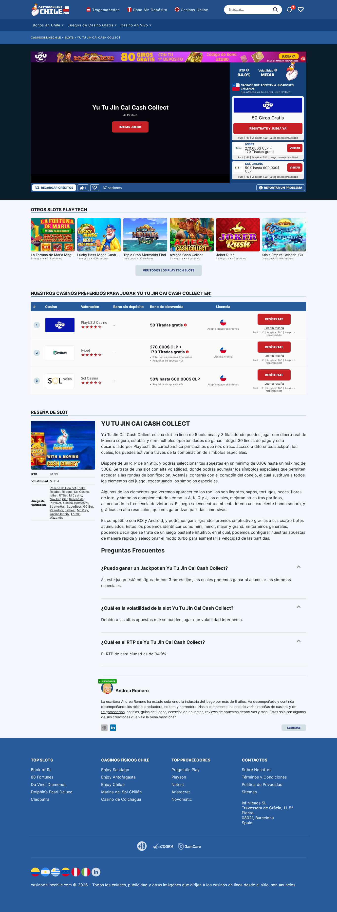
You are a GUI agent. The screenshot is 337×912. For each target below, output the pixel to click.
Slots (69, 37)
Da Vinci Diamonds (48, 784)
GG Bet (88, 506)
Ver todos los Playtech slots (168, 270)
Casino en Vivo (134, 25)
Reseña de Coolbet (63, 488)
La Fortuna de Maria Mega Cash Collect (63, 255)
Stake (81, 488)
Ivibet (53, 495)
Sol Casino (81, 492)
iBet (65, 499)
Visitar (295, 148)
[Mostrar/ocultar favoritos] (300, 9)
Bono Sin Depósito (150, 10)
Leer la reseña (274, 328)
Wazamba (56, 517)
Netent (177, 784)
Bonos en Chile (46, 25)
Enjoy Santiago (115, 769)
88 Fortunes (42, 777)
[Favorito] (94, 187)
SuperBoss (74, 506)
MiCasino (75, 495)
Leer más (293, 727)
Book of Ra (41, 769)
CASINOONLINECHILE (46, 37)
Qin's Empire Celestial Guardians (288, 255)
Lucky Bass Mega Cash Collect (102, 255)
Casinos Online (194, 10)
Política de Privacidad (262, 784)
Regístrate (274, 319)
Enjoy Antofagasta (118, 777)
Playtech (132, 115)
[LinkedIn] (113, 727)
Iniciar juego (130, 127)
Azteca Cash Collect (186, 255)
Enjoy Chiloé (113, 784)
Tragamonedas (106, 10)
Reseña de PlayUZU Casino (67, 501)
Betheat (70, 510)
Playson (178, 777)
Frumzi (75, 514)
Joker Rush (225, 255)
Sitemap (249, 791)
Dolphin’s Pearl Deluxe (51, 791)
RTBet (63, 495)
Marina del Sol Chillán (121, 791)
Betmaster (81, 503)
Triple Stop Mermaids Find (144, 255)
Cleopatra (40, 799)
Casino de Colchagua (121, 799)
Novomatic (181, 799)
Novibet (55, 499)
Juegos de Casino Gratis (90, 25)
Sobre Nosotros (256, 769)
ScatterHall (57, 506)
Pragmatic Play (185, 769)
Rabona (67, 492)
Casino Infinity (60, 514)
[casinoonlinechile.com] (50, 9)
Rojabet (55, 492)
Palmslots (56, 510)
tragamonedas (113, 712)
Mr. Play (82, 510)
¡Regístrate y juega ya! (267, 128)
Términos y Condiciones (264, 777)
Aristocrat (180, 791)
